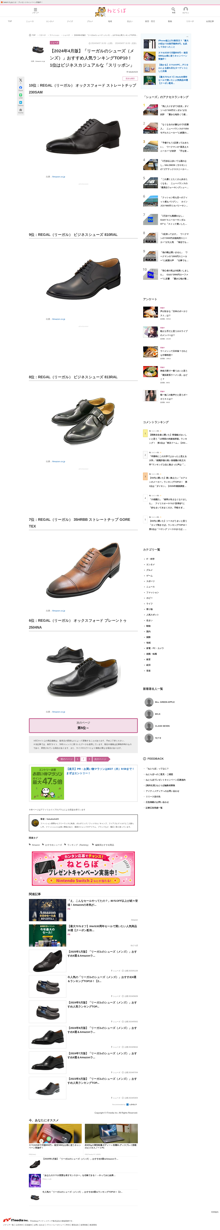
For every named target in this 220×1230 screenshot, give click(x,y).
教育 (148, 659)
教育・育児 (150, 21)
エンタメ (50, 21)
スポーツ (150, 581)
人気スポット (152, 615)
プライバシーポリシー (55, 1225)
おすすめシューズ (53, 845)
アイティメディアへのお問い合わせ (161, 791)
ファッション (152, 592)
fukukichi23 (133, 72)
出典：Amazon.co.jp (38, 61)
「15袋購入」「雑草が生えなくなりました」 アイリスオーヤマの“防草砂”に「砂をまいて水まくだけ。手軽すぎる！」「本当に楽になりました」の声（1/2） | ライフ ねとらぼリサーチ (168, 507)
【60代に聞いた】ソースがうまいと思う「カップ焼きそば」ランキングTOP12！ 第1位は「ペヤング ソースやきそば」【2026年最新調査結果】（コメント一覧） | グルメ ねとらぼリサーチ (169, 529)
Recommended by (119, 1104)
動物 (170, 21)
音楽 (148, 670)
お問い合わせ (39, 1225)
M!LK (157, 714)
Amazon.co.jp (58, 176)
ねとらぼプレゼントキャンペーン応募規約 (164, 780)
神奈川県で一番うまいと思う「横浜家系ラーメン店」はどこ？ (174, 375)
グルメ (90, 21)
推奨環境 (93, 1225)
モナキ (158, 738)
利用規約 (215, 1212)
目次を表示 (130, 78)
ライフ (149, 603)
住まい (130, 21)
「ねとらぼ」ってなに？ (156, 768)
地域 (110, 21)
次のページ (100, 759)
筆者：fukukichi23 (49, 819)
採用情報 (84, 1225)
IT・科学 (150, 559)
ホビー (149, 598)
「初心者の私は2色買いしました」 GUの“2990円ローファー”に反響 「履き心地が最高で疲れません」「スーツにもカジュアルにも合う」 (174, 278)
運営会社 (75, 1225)
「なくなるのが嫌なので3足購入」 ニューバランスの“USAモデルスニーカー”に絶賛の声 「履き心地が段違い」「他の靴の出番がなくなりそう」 (175, 132)
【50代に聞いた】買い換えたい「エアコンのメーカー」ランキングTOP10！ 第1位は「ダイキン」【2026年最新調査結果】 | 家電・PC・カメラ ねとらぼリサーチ (168, 486)
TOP (10, 21)
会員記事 (210, 21)
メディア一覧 (8, 1225)
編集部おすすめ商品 (104, 845)
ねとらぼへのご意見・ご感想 (158, 774)
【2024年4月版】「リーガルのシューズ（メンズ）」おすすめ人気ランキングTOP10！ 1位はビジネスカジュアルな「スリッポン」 (93, 58)
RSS (68, 1225)
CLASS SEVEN (162, 726)
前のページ (67, 759)
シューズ (54, 43)
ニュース (30, 21)
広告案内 (28, 1225)
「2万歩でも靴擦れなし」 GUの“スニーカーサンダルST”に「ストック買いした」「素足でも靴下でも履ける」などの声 (174, 224)
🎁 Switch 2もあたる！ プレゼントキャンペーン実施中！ (22, 2)
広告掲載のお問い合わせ (156, 802)
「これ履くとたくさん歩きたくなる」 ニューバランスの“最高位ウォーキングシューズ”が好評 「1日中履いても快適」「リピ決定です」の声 (174, 187)
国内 (148, 631)
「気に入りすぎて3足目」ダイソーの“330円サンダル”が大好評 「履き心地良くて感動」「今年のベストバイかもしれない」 (174, 114)
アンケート (150, 299)
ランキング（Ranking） (78, 845)
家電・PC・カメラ (155, 648)
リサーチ (190, 21)
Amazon (36, 845)
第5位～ (83, 728)
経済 (148, 665)
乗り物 (149, 609)
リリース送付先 (151, 796)
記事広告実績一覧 (153, 808)
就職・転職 (151, 654)
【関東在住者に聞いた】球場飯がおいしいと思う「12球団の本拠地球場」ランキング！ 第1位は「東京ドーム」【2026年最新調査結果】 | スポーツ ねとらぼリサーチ (168, 443)
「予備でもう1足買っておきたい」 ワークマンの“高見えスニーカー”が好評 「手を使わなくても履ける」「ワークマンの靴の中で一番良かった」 (174, 150)
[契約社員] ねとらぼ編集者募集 (159, 785)
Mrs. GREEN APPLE (165, 702)
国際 (148, 637)
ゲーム (149, 575)
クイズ (70, 21)
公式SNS (19, 1225)
